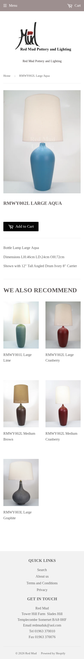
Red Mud (31, 653)
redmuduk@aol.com (46, 625)
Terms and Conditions (42, 583)
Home (7, 75)
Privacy (42, 590)
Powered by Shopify (53, 653)
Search (42, 570)
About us (42, 576)
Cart (77, 5)
